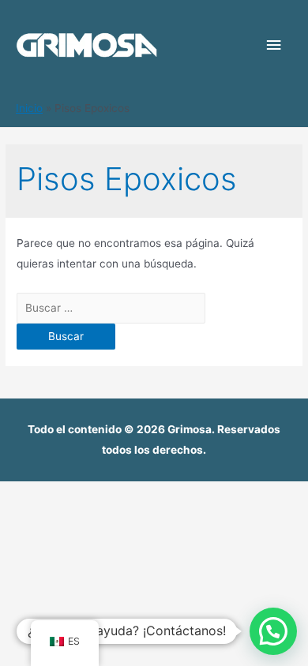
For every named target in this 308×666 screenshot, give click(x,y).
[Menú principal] (274, 45)
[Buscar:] (111, 307)
